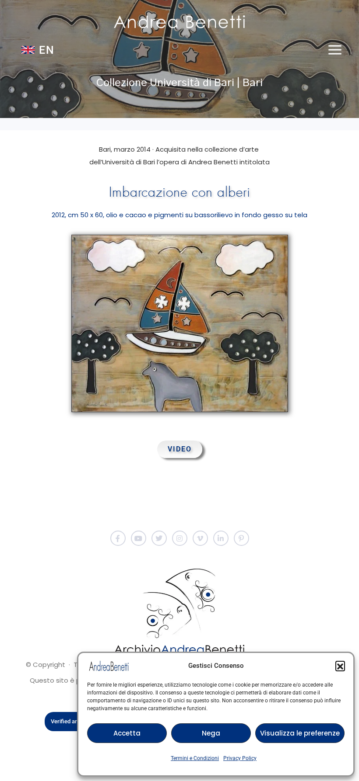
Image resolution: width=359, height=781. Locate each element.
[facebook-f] (118, 538)
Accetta (127, 733)
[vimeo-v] (200, 538)
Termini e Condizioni (195, 758)
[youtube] (138, 538)
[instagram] (179, 538)
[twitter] (159, 538)
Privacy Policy (240, 758)
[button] (340, 665)
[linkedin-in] (221, 538)
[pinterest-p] (241, 538)
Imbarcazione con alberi (179, 192)
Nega (211, 733)
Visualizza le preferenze (300, 733)
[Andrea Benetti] (179, 21)
